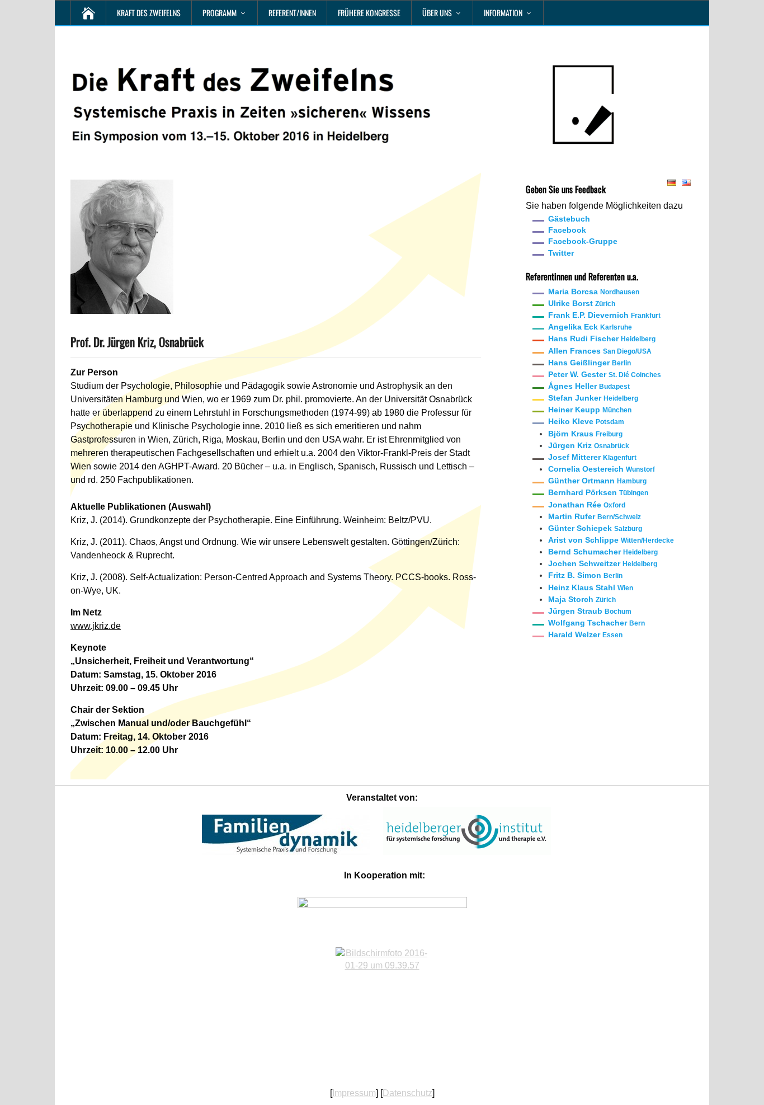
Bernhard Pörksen (598, 492)
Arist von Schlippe (611, 539)
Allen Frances (600, 350)
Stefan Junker (593, 397)
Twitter (561, 252)
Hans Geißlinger (589, 362)
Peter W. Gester (604, 374)
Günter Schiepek (595, 528)
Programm (219, 12)
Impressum (354, 1093)
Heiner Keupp (589, 409)
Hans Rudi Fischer (601, 338)
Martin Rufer (594, 516)
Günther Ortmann (597, 480)
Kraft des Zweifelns (149, 12)
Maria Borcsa (593, 291)
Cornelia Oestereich (601, 468)
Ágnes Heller (589, 386)
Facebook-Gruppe (582, 241)
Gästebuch (569, 218)
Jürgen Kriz (588, 445)
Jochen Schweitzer (602, 563)
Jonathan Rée (586, 504)
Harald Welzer (585, 634)
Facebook (567, 229)
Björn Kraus (585, 433)
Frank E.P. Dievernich (604, 315)
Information (503, 12)
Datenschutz (407, 1093)
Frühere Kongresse (369, 12)
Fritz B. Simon (585, 575)
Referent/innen (292, 12)
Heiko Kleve (586, 421)
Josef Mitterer (592, 457)
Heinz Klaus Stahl (590, 587)
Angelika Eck (590, 326)
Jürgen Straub (589, 610)
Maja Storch (582, 599)
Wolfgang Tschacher (596, 622)
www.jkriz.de (95, 626)
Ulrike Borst (581, 303)
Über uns (437, 12)
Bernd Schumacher (603, 551)
